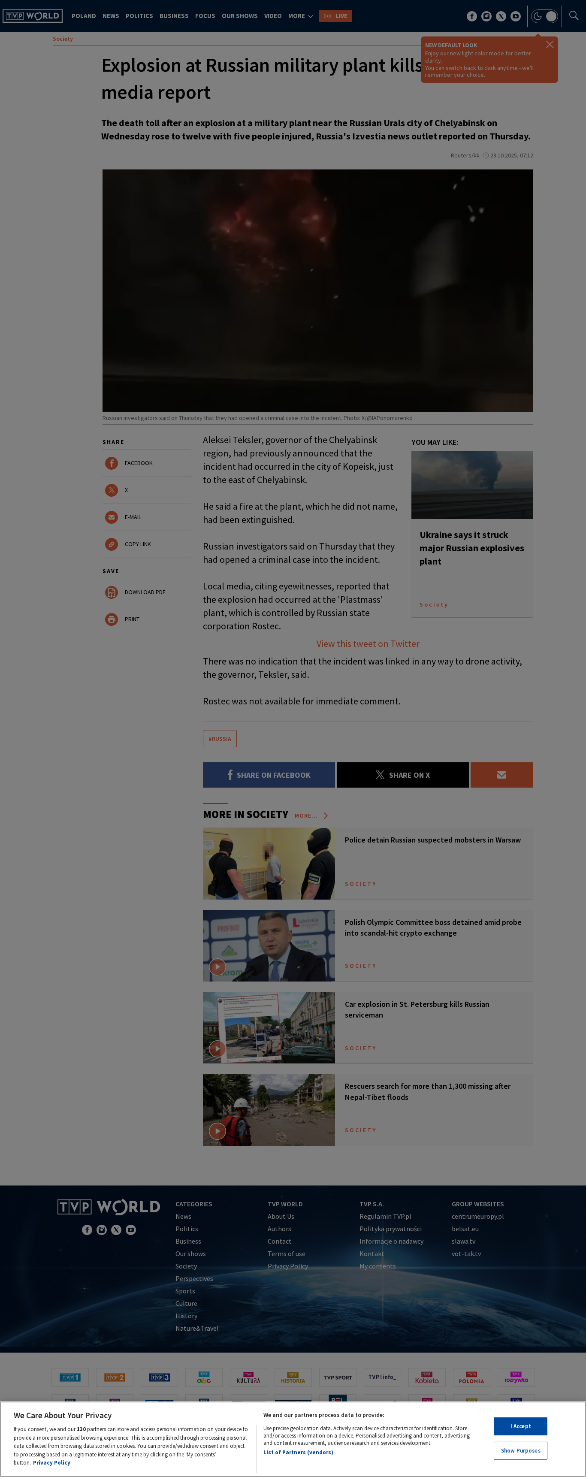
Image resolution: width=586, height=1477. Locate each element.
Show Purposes (521, 1451)
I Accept (520, 1426)
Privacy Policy (51, 1462)
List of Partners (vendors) (298, 1452)
